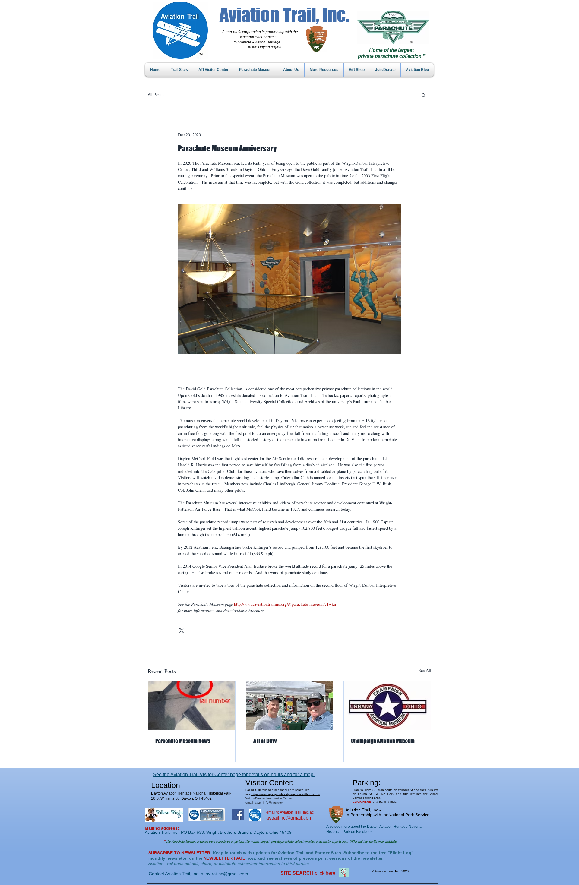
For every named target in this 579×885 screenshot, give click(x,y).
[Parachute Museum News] (191, 705)
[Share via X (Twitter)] (181, 630)
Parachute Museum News (182, 741)
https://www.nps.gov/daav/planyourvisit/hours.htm (285, 794)
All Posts (156, 95)
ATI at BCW (265, 741)
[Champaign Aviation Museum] (387, 705)
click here (307, 873)
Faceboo (363, 832)
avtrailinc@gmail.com (227, 873)
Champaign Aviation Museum (383, 741)
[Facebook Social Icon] (238, 814)
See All (425, 670)
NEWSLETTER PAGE (224, 858)
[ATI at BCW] (289, 705)
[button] (423, 95)
